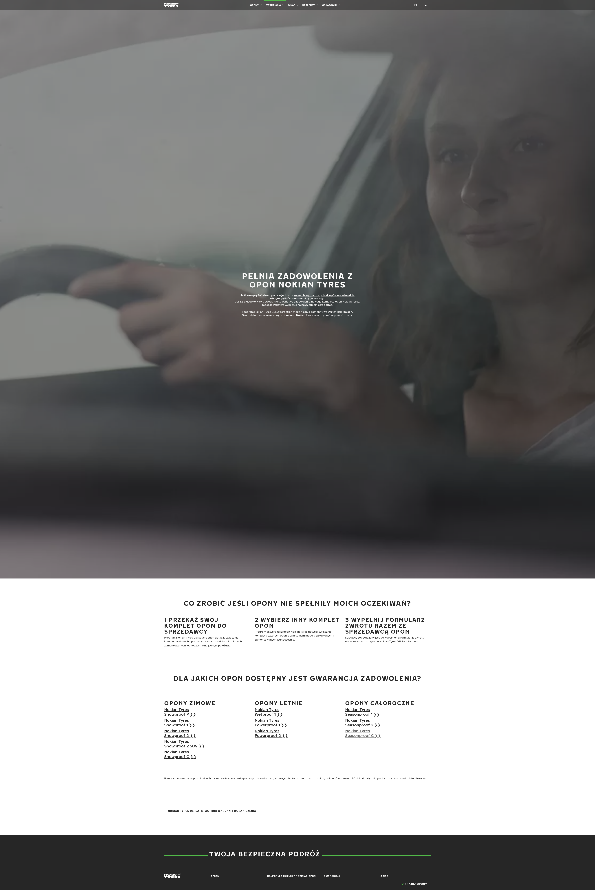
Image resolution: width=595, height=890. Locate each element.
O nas (291, 5)
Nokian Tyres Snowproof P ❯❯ (180, 711)
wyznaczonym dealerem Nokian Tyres (288, 315)
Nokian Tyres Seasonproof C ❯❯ (363, 733)
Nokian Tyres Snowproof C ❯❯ (180, 754)
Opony (254, 5)
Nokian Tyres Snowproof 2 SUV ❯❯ (184, 743)
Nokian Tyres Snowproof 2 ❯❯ (180, 733)
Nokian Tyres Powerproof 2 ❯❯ (271, 733)
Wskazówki (329, 5)
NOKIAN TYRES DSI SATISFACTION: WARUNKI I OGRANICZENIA (212, 810)
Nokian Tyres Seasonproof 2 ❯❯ (363, 722)
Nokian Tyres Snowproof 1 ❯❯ (179, 722)
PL (416, 5)
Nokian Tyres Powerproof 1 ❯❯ (271, 722)
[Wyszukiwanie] (426, 5)
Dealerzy (308, 5)
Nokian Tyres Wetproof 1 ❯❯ (269, 711)
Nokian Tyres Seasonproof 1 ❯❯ (362, 711)
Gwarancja (273, 5)
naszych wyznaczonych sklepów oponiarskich (324, 295)
